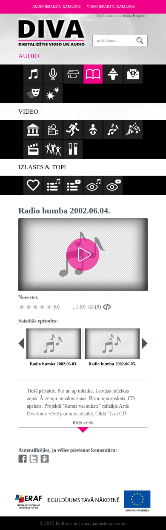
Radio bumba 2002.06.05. (112, 364)
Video (28, 111)
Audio (28, 56)
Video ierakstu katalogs (111, 6)
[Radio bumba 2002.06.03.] (53, 343)
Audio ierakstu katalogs (56, 6)
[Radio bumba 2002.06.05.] (112, 343)
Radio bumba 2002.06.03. (53, 364)
